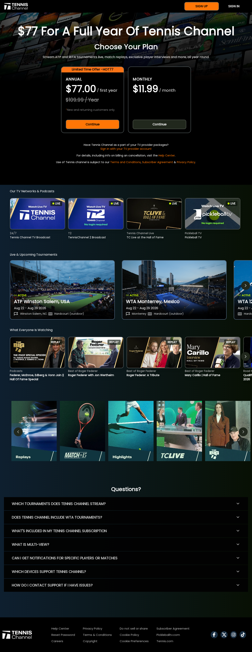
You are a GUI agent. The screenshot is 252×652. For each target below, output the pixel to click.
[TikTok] (244, 634)
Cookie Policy (129, 635)
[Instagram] (234, 634)
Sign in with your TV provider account (126, 149)
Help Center (166, 155)
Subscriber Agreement (157, 162)
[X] (225, 634)
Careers (57, 641)
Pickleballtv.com (168, 635)
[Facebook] (215, 634)
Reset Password (63, 635)
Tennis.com (165, 641)
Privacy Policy (186, 162)
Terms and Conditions (125, 162)
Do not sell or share (134, 628)
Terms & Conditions (97, 635)
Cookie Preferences (134, 641)
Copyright (90, 641)
